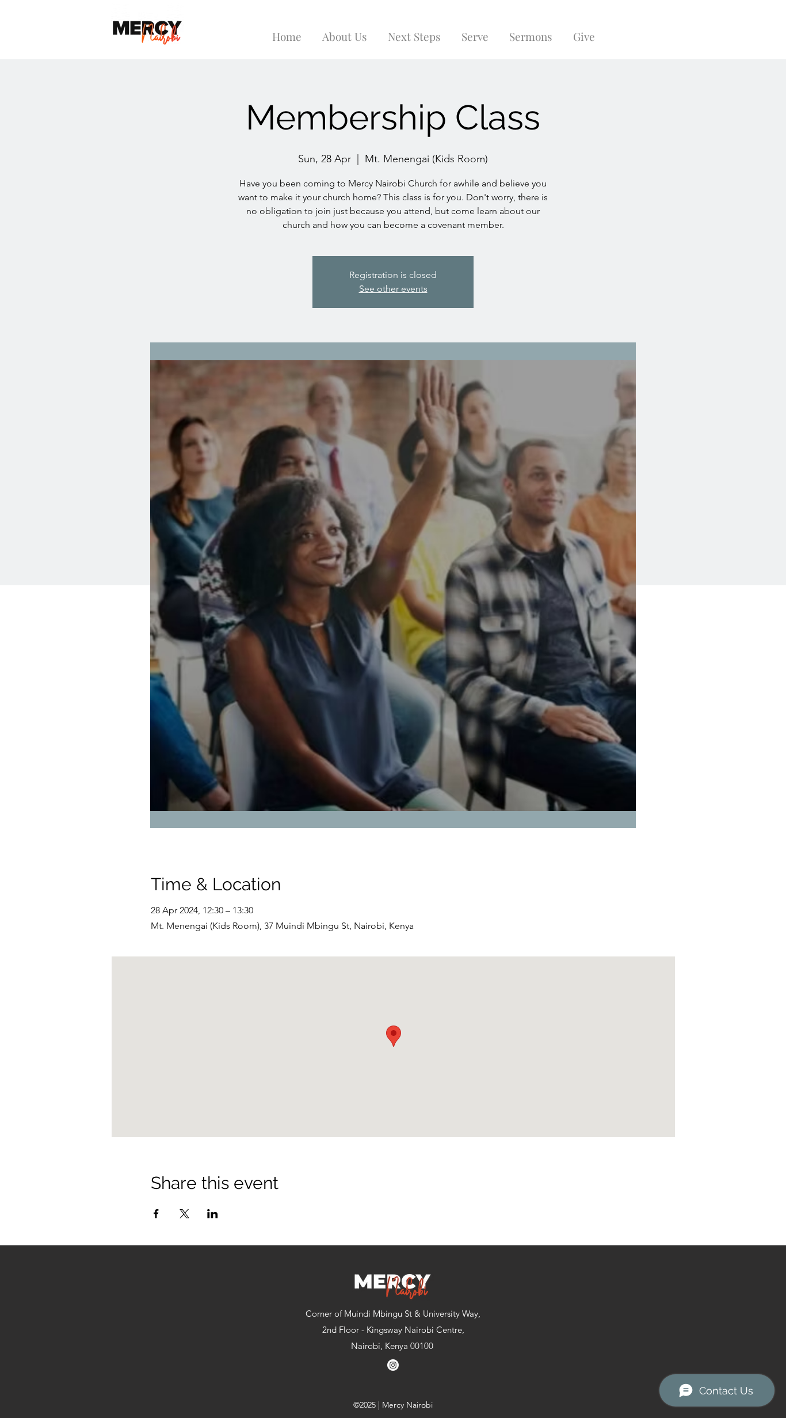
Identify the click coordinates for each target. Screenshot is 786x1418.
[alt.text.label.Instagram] (393, 1365)
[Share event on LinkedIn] (212, 1213)
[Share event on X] (184, 1213)
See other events (393, 288)
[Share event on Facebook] (156, 1213)
